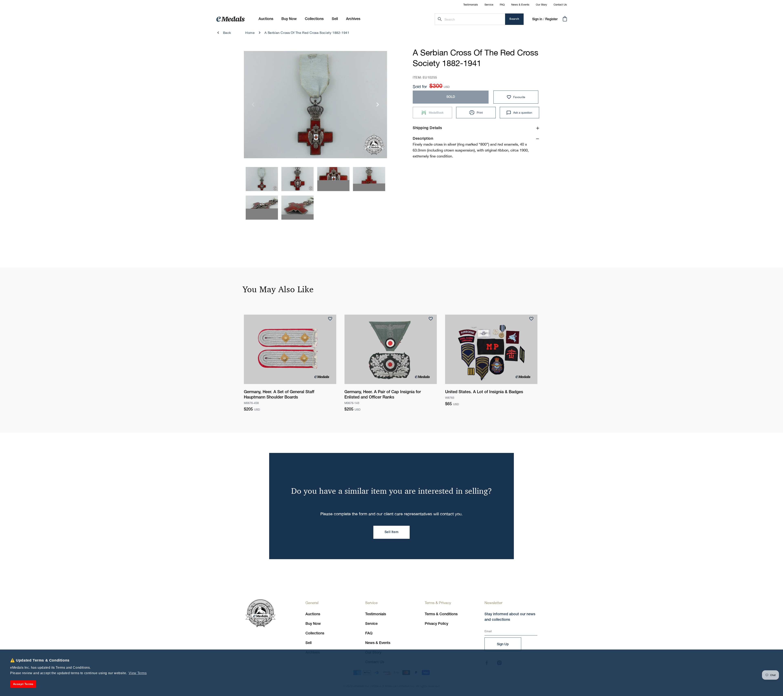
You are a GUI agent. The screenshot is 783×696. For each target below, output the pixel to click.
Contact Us (560, 4)
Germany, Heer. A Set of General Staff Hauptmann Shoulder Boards (279, 394)
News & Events (520, 4)
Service (488, 4)
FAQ (502, 4)
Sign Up (503, 644)
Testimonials (470, 4)
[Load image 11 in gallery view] (262, 207)
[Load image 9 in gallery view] (333, 179)
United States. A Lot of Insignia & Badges (484, 392)
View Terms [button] (138, 673)
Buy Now (313, 623)
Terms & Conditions (441, 614)
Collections (314, 633)
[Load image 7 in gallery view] (262, 179)
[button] (289, 19)
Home (250, 32)
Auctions (312, 614)
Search (514, 19)
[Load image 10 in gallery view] (369, 179)
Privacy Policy (436, 623)
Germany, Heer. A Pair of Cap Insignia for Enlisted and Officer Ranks (382, 394)
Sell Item (391, 532)
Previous (253, 106)
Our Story (541, 4)
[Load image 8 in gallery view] (297, 179)
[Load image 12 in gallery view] (297, 207)
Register (551, 19)
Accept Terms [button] (23, 684)
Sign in (537, 19)
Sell (308, 643)
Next (378, 106)
